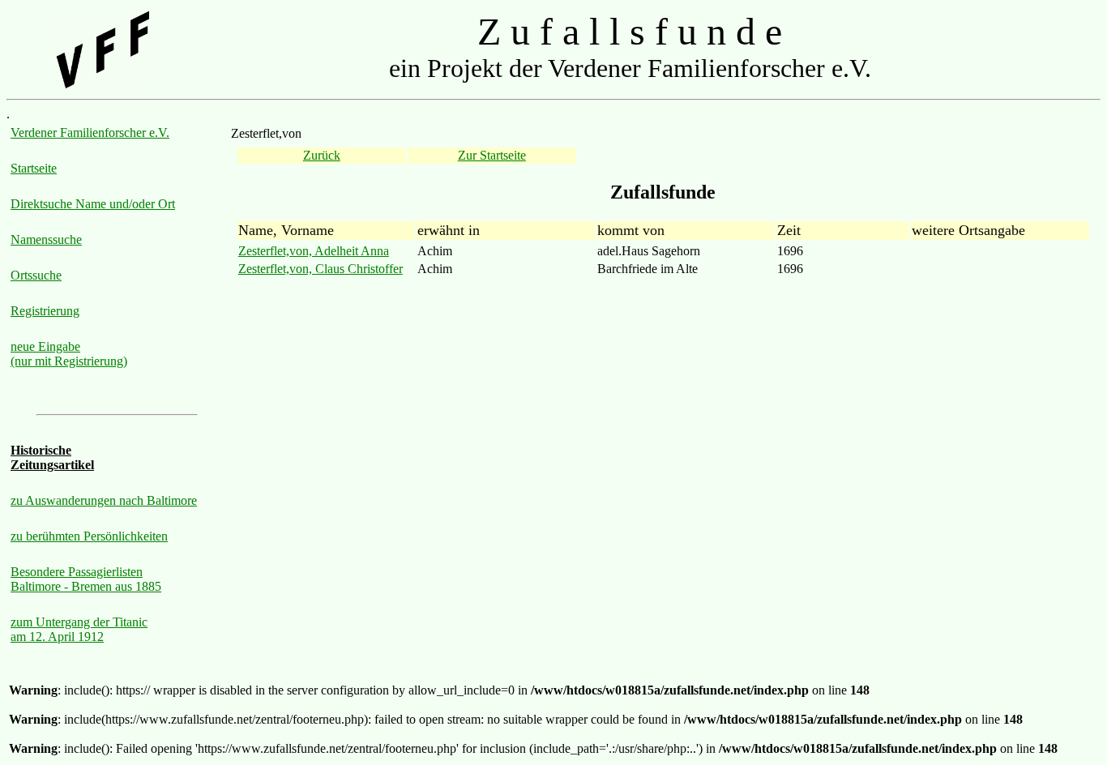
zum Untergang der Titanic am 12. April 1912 (79, 629)
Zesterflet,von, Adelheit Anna (313, 251)
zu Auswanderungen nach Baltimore (104, 500)
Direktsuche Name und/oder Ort (93, 204)
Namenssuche (46, 239)
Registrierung (45, 311)
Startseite (34, 168)
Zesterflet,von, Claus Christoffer (320, 269)
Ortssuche (36, 275)
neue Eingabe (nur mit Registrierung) (69, 354)
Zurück (321, 155)
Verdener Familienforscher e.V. (90, 132)
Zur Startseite (492, 155)
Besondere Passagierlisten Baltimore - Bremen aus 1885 (86, 579)
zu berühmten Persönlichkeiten (89, 536)
